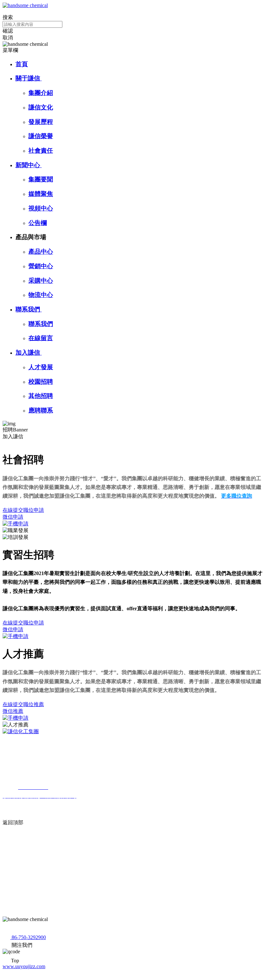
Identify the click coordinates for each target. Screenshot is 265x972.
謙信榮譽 (40, 136)
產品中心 (40, 251)
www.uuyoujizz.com (24, 966)
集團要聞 (40, 179)
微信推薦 (13, 711)
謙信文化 (40, 107)
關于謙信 (29, 78)
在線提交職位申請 (23, 510)
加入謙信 (29, 352)
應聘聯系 (40, 410)
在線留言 (40, 338)
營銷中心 (40, 266)
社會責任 (40, 150)
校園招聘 (40, 381)
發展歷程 (40, 121)
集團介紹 (40, 92)
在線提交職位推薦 (23, 704)
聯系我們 (29, 309)
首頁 (22, 64)
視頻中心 (40, 208)
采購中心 (40, 280)
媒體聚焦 (40, 193)
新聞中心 (29, 165)
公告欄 (37, 222)
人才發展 (40, 367)
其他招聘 (40, 395)
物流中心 (40, 294)
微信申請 (13, 517)
